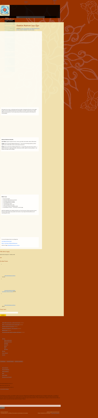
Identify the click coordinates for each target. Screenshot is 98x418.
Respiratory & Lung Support (7, 377)
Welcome (6, 17)
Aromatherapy (2, 361)
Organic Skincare (5, 353)
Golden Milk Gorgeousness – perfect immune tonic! (11, 322)
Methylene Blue (5, 330)
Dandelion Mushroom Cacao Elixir (8, 326)
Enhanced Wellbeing (5, 369)
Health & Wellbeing (5, 371)
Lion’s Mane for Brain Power (7, 241)
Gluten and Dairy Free (27, 28)
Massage (3, 351)
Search (3, 315)
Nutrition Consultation (19, 361)
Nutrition (18, 29)
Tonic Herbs (29, 29)
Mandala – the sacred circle (9, 21)
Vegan (33, 29)
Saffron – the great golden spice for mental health (10, 324)
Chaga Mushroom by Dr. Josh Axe (13, 245)
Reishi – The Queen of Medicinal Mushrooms (9, 243)
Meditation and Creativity (9, 19)
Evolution (3, 354)
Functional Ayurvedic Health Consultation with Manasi (11, 332)
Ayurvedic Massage (10, 361)
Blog (22, 28)
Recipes (21, 29)
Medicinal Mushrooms (35, 28)
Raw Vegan (6, 349)
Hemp (3, 373)
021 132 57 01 (2, 0)
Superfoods (25, 29)
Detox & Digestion (5, 367)
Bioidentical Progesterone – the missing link (9, 328)
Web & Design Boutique (55, 413)
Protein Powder (4, 375)
